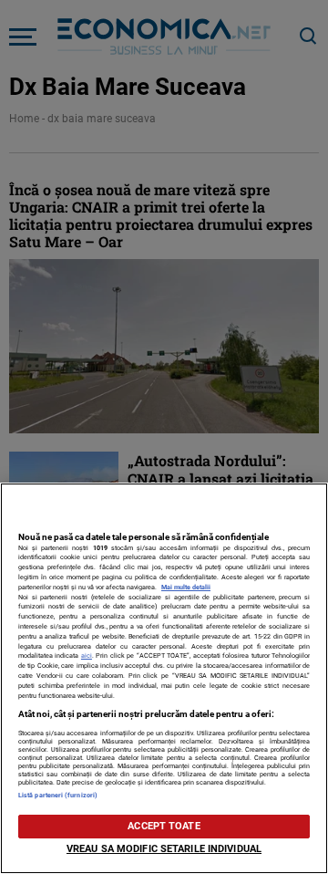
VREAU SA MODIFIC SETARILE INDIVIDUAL (164, 849)
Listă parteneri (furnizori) (57, 795)
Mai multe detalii (185, 587)
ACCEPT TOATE (164, 826)
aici (86, 655)
